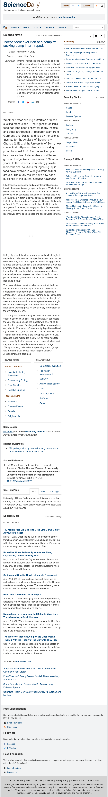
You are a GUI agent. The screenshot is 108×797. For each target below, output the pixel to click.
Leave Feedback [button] (14, 767)
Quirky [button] (61, 27)
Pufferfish (44, 398)
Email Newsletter (14, 722)
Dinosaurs (70, 146)
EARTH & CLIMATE (71, 120)
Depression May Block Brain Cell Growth (84, 63)
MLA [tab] (34, 491)
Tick (42, 388)
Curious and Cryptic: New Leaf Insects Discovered (30, 575)
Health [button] (14, 27)
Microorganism (47, 393)
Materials (8, 431)
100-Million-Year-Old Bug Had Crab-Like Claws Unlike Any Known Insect (31, 531)
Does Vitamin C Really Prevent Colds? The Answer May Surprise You (31, 678)
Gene (42, 403)
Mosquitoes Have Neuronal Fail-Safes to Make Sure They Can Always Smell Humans (30, 615)
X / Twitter (11, 748)
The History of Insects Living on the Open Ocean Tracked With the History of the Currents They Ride (30, 638)
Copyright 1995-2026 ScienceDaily (20, 784)
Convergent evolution (50, 365)
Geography (71, 129)
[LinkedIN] (32, 102)
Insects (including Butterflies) (16, 373)
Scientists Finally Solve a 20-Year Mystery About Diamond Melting (32, 693)
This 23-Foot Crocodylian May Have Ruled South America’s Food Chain (85, 224)
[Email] (37, 102)
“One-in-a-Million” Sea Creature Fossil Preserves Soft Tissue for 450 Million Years (85, 218)
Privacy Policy (62, 780)
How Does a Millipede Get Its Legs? (22, 594)
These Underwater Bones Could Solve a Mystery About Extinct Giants (84, 207)
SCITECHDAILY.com (23, 661)
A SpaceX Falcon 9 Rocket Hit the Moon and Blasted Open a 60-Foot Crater (29, 670)
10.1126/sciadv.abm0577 (19, 481)
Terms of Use (93, 780)
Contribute (37, 780)
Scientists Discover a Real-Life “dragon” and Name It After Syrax (83, 177)
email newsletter (66, 17)
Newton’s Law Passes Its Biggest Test (83, 67)
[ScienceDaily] (21, 4)
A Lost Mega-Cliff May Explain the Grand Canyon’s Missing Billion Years (84, 194)
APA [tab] (43, 491)
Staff (28, 780)
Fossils (11, 411)
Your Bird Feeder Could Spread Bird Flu (84, 78)
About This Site (16, 780)
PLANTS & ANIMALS (72, 103)
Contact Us (12, 772)
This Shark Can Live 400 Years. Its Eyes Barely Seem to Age (84, 183)
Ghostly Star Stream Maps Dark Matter (83, 82)
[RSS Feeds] (96, 5)
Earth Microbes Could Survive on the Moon (85, 59)
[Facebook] (18, 102)
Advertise (49, 780)
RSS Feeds (12, 726)
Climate (69, 133)
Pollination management (46, 372)
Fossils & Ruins (12, 395)
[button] (91, 36)
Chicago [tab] (54, 491)
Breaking (69, 41)
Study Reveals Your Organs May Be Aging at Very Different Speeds (28, 685)
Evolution (12, 401)
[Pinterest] (28, 102)
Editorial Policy (77, 780)
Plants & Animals (13, 366)
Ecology (69, 124)
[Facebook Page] (73, 5)
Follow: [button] (65, 5)
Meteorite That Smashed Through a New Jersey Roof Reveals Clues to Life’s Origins (85, 200)
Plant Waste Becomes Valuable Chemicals (85, 48)
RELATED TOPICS (11, 360)
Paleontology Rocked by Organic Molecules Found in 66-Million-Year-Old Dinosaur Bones (83, 232)
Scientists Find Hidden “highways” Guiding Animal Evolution (85, 170)
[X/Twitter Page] (78, 5)
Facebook (11, 743)
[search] (102, 27)
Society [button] (48, 27)
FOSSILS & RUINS (71, 138)
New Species (14, 385)
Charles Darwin (15, 406)
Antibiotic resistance (50, 383)
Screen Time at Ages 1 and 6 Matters (82, 90)
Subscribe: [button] (87, 5)
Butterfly (44, 378)
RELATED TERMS (43, 360)
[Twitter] (23, 102)
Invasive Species (16, 389)
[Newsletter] (102, 5)
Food (68, 111)
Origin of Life (14, 416)
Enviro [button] (37, 27)
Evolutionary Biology (18, 380)
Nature (69, 107)
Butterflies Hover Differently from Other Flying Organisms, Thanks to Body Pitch (27, 554)
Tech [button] (25, 27)
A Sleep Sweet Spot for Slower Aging (82, 86)
